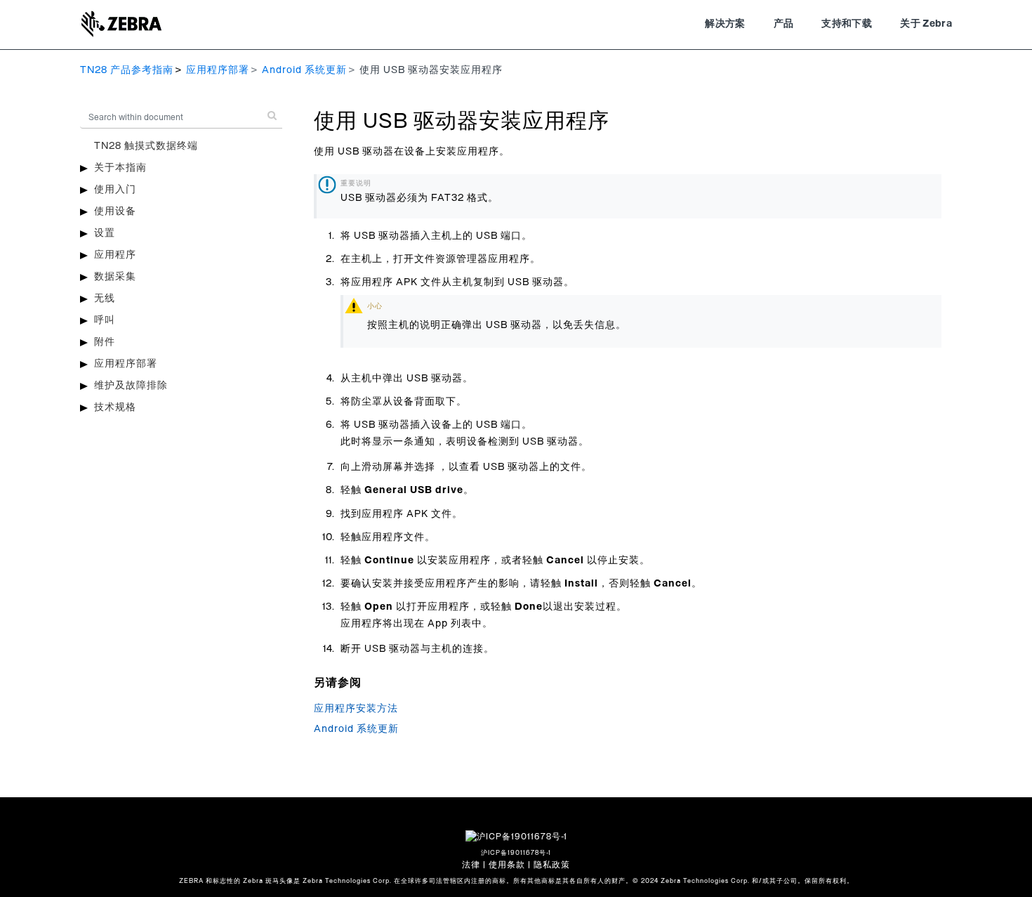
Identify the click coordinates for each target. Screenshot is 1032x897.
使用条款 (507, 864)
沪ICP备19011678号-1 (516, 853)
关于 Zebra (926, 24)
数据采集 (115, 277)
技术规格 (115, 407)
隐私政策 (552, 864)
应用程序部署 (217, 70)
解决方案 (725, 24)
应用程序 (115, 255)
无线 (104, 298)
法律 (471, 864)
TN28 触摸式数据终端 (146, 146)
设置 (104, 233)
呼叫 (104, 320)
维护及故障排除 (131, 386)
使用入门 (115, 190)
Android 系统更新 (304, 70)
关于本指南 (120, 168)
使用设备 (115, 211)
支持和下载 (846, 24)
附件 (104, 342)
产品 (784, 24)
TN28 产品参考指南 (126, 70)
